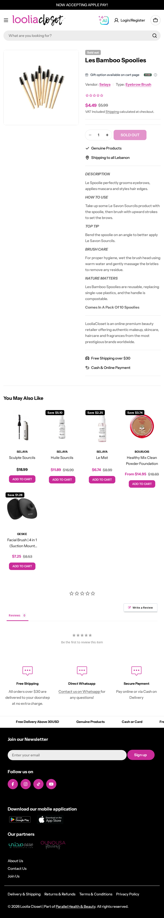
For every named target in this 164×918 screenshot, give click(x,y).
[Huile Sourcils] (62, 426)
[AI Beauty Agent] (103, 20)
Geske (22, 534)
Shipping (112, 112)
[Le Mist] (102, 426)
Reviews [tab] (14, 615)
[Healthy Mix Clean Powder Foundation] (142, 426)
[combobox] (82, 35)
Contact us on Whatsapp (80, 691)
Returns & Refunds (59, 894)
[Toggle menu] (6, 20)
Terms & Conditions (95, 894)
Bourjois (142, 451)
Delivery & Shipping (24, 894)
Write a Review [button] (143, 607)
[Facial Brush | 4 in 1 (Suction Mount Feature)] (22, 509)
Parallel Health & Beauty (75, 906)
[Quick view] (34, 417)
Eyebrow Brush (138, 84)
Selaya (104, 84)
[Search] (154, 35)
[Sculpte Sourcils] (22, 426)
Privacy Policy (127, 894)
